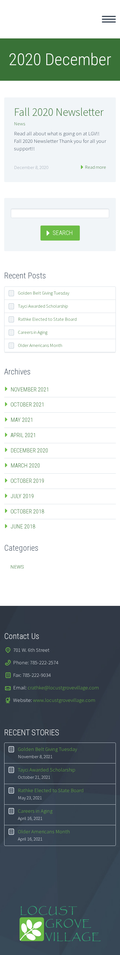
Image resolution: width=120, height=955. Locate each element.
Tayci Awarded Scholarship (43, 306)
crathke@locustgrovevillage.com (63, 687)
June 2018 (23, 526)
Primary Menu (109, 19)
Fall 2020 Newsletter (59, 112)
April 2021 (23, 435)
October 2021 (27, 404)
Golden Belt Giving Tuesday (43, 293)
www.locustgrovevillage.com (64, 700)
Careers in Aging (32, 332)
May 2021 (22, 420)
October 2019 (27, 481)
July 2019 (22, 496)
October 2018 (27, 511)
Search (63, 232)
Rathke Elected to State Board (47, 319)
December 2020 (29, 450)
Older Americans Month (40, 345)
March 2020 (25, 465)
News (19, 124)
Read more (95, 167)
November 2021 (30, 389)
